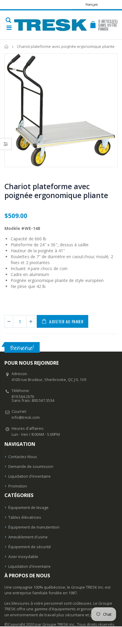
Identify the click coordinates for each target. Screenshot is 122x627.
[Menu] (9, 27)
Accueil (6, 46)
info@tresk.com (26, 417)
